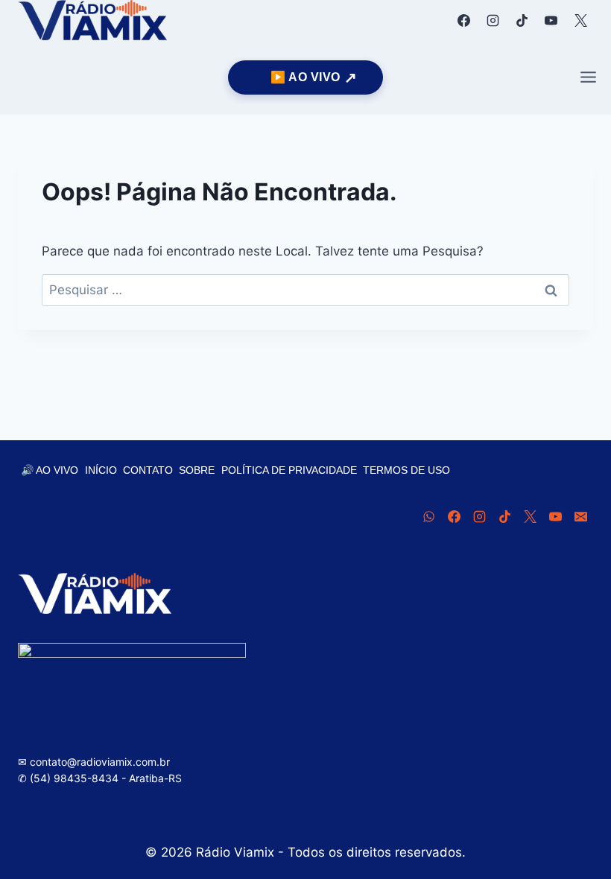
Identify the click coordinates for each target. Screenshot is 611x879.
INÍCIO (101, 470)
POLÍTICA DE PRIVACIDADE (289, 470)
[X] (580, 20)
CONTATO (148, 470)
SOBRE (197, 470)
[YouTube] (551, 20)
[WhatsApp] (428, 516)
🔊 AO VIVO (49, 470)
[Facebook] (464, 20)
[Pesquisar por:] (305, 289)
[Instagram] (493, 20)
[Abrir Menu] (588, 77)
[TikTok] (522, 20)
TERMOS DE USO (406, 470)
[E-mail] (580, 516)
